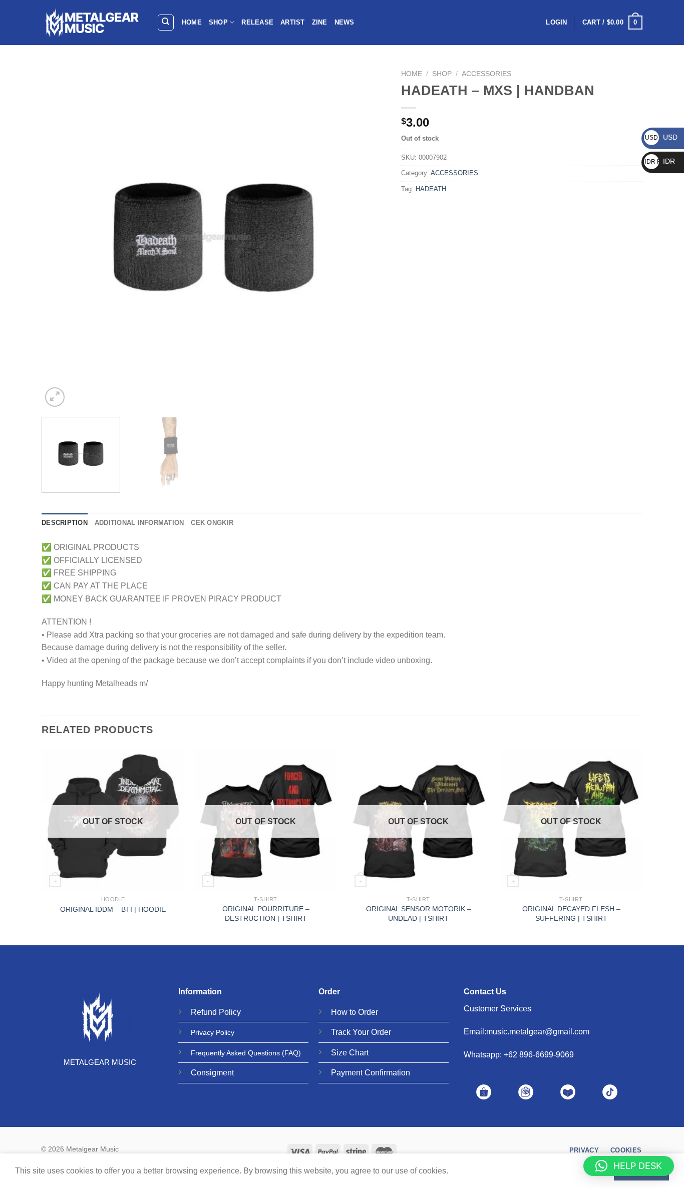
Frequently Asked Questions (235, 1053)
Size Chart (350, 1052)
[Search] (166, 23)
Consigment (212, 1072)
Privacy (202, 1032)
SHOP (218, 22)
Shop (442, 74)
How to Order (354, 1012)
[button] (628, 1166)
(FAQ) (291, 1053)
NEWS (344, 22)
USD (661, 137)
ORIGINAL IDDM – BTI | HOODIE (113, 909)
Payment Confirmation (370, 1072)
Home (411, 74)
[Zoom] (55, 397)
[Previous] (61, 237)
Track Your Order (361, 1032)
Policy (230, 1012)
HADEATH (431, 189)
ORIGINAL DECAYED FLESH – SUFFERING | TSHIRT (571, 913)
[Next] (367, 237)
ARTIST (292, 22)
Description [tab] (65, 522)
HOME (192, 22)
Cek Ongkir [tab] (212, 522)
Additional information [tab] (139, 522)
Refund (204, 1012)
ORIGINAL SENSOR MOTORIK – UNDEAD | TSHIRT (418, 913)
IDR (660, 161)
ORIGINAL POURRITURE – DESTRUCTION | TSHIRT (265, 913)
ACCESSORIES (486, 74)
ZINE (319, 22)
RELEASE (257, 22)
